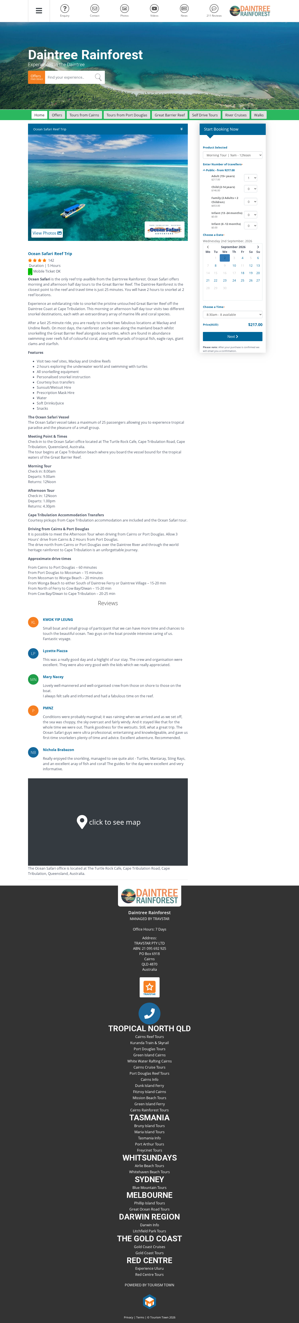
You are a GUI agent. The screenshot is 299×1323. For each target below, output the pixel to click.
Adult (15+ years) (223, 176)
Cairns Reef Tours (149, 1036)
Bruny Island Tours (149, 1125)
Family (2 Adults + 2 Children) (224, 200)
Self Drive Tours (205, 115)
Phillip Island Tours (149, 1203)
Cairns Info (149, 1079)
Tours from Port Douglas (127, 115)
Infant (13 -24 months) (226, 213)
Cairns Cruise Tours (149, 1067)
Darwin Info (149, 1225)
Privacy (128, 1317)
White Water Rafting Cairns (149, 1061)
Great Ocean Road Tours (149, 1209)
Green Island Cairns (149, 1055)
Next (231, 336)
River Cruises (236, 115)
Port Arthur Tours (149, 1144)
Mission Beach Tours (149, 1097)
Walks (259, 115)
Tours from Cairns (84, 115)
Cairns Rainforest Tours (149, 1110)
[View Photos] (108, 187)
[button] (39, 11)
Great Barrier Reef (170, 115)
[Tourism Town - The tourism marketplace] (149, 1301)
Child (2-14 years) (223, 187)
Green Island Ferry (149, 1104)
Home (39, 115)
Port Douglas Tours (149, 1049)
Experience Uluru (149, 1268)
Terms (140, 1317)
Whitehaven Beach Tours (149, 1171)
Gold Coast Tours (149, 1252)
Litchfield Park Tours (149, 1231)
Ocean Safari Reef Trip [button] (49, 129)
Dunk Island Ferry (149, 1085)
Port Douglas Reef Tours (149, 1073)
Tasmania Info (149, 1138)
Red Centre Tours (149, 1274)
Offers (57, 115)
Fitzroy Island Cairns (149, 1091)
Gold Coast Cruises (149, 1246)
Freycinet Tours (149, 1150)
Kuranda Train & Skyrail (149, 1042)
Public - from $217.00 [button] (220, 170)
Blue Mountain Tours (149, 1187)
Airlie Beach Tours (149, 1165)
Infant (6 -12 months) (226, 224)
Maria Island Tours (149, 1132)
